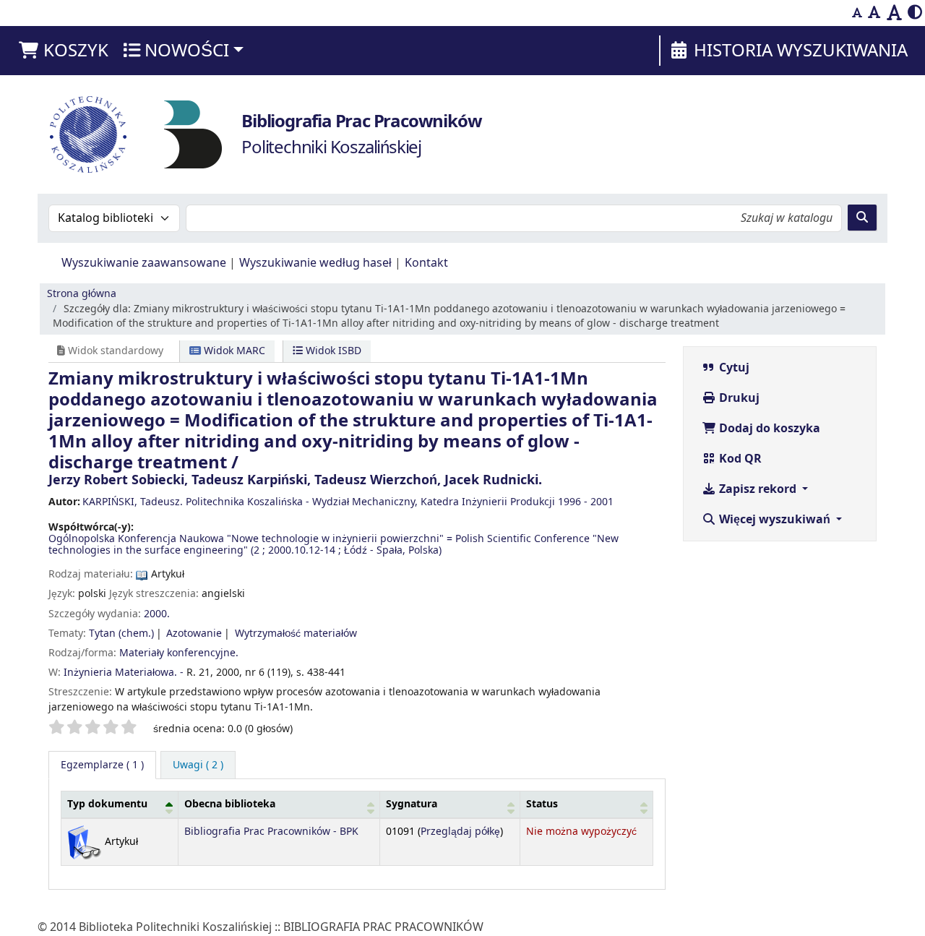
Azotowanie (194, 633)
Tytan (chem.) (121, 633)
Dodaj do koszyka (768, 428)
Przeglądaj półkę (460, 831)
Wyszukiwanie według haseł (315, 263)
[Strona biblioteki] (193, 133)
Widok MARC (233, 350)
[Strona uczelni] (88, 134)
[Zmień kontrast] (915, 13)
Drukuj (738, 398)
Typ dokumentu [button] (107, 804)
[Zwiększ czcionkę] (894, 13)
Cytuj (732, 368)
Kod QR (739, 459)
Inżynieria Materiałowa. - (124, 672)
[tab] (198, 765)
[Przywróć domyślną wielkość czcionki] (874, 13)
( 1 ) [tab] (102, 765)
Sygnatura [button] (411, 804)
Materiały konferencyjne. (178, 653)
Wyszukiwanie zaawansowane (143, 263)
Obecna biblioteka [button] (229, 804)
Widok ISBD (332, 350)
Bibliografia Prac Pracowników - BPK (271, 831)
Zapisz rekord (757, 489)
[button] (63, 50)
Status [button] (542, 804)
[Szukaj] (862, 218)
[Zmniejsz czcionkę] (857, 13)
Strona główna (81, 293)
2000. (157, 614)
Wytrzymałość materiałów (296, 633)
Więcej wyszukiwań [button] (774, 519)
